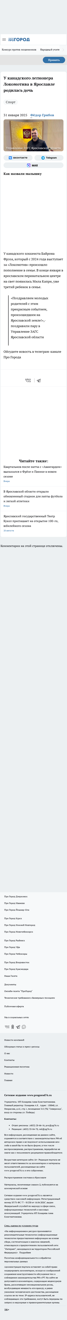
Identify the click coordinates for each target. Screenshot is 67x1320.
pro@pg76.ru (52, 1125)
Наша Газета (10, 975)
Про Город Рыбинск (14, 940)
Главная (8, 1080)
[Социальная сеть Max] (33, 165)
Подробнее (25, 1252)
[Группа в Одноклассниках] (12, 1027)
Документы (10, 984)
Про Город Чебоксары (15, 953)
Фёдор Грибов (42, 115)
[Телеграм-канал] (48, 158)
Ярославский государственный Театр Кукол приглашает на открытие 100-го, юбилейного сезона (31, 523)
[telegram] (40, 380)
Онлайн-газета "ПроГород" (18, 991)
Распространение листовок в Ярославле (25, 1177)
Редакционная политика (16, 1066)
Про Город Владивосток (16, 962)
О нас (7, 1053)
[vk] (28, 380)
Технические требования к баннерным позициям (29, 997)
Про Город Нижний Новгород (19, 925)
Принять (54, 60)
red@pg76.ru (45, 1129)
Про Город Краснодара (16, 969)
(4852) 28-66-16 (36, 1125)
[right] (63, 50)
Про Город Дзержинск (15, 896)
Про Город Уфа (12, 947)
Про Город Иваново (14, 903)
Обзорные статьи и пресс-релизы (21, 1046)
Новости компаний (14, 1040)
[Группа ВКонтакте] (18, 158)
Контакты (9, 1060)
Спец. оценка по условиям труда (21, 1225)
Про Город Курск (13, 918)
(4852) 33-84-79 (30, 1129)
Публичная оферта (14, 1006)
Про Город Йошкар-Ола (16, 909)
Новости (8, 1073)
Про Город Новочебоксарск (18, 931)
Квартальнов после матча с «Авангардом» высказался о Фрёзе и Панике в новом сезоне (33, 474)
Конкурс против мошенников (19, 49)
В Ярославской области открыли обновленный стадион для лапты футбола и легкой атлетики (33, 498)
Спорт (10, 102)
